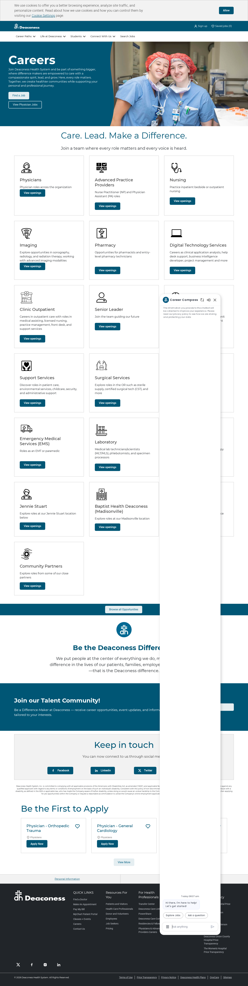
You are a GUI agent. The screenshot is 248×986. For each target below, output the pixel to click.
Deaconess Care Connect (152, 918)
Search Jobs (127, 36)
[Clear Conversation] (202, 299)
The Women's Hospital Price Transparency (215, 950)
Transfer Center (147, 904)
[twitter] (18, 965)
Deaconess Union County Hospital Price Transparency (217, 940)
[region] (190, 613)
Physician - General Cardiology (115, 828)
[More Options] (168, 927)
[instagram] (45, 965)
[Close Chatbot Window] (215, 299)
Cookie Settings (43, 15)
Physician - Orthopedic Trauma (47, 828)
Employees (111, 918)
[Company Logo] (26, 25)
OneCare (214, 977)
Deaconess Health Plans (193, 977)
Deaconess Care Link (149, 909)
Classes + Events (82, 919)
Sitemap (227, 977)
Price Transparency (147, 977)
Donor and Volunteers (117, 913)
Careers (77, 924)
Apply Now (37, 844)
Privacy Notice (168, 977)
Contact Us (79, 928)
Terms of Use (126, 977)
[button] (200, 26)
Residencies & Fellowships (152, 923)
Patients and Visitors (117, 904)
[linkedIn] (59, 965)
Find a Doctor (80, 899)
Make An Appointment (85, 904)
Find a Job (18, 95)
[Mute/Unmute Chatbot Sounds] (208, 299)
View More (124, 862)
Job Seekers (112, 923)
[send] (213, 927)
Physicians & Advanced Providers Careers (151, 930)
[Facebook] (32, 965)
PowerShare (145, 913)
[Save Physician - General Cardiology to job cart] (148, 826)
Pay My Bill (79, 909)
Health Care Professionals (119, 909)
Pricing (109, 928)
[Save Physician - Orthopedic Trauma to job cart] (77, 826)
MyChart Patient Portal (85, 914)
